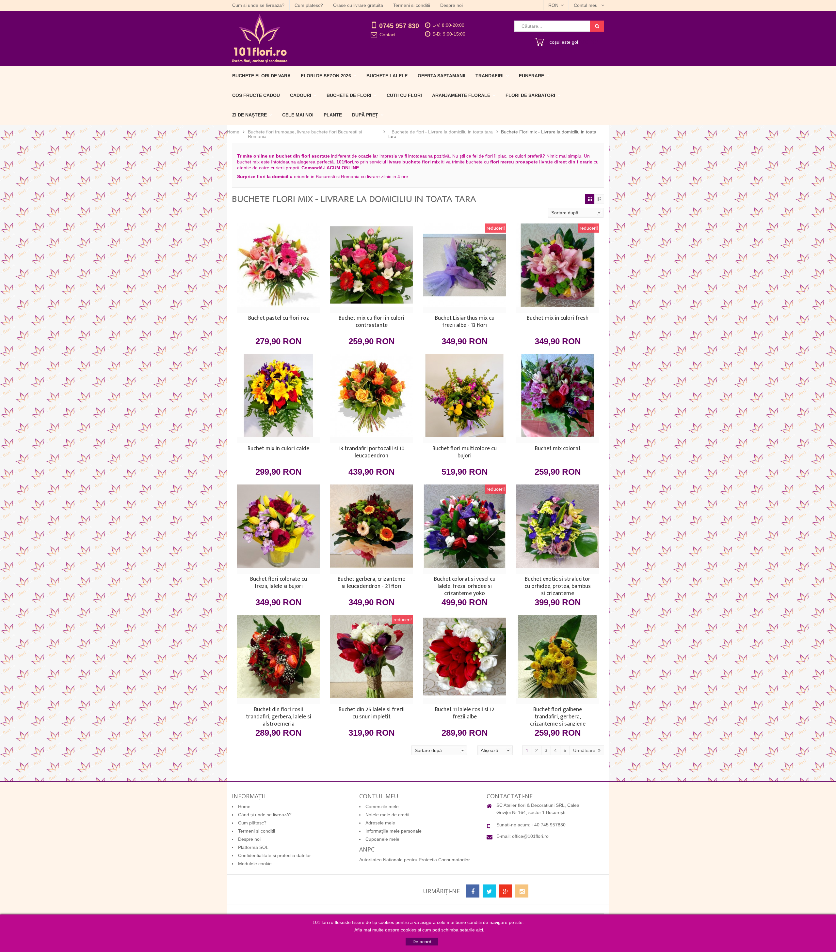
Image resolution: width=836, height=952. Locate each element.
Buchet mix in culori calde (278, 449)
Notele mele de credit (387, 814)
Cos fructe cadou (256, 95)
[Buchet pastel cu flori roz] (278, 268)
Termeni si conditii (411, 5)
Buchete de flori (349, 95)
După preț (365, 114)
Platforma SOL (253, 847)
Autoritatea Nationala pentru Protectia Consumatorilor (414, 859)
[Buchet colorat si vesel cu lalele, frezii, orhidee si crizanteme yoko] (464, 529)
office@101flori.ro (530, 836)
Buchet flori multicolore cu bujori (464, 453)
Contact (387, 34)
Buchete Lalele (387, 75)
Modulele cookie (255, 863)
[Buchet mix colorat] (557, 398)
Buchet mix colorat (558, 449)
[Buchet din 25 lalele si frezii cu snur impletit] (371, 659)
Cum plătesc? (252, 822)
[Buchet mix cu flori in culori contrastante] (371, 268)
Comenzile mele (382, 806)
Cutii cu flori (404, 95)
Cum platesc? (309, 5)
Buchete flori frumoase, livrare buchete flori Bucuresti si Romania (305, 134)
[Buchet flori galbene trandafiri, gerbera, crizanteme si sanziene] (557, 659)
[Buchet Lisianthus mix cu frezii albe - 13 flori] (464, 268)
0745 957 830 (399, 25)
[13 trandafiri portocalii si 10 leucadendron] (371, 398)
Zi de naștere (249, 114)
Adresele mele (380, 822)
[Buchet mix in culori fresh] (557, 268)
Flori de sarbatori (530, 95)
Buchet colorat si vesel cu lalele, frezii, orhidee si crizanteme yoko (464, 586)
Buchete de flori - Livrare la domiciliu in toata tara (442, 132)
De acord (421, 941)
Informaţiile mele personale (393, 831)
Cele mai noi (298, 114)
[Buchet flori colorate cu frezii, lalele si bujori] (278, 529)
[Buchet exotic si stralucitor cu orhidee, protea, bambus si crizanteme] (557, 529)
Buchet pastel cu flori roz (278, 319)
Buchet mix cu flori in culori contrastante (371, 322)
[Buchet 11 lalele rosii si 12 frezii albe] (464, 659)
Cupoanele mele (382, 839)
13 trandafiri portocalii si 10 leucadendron (372, 453)
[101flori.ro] (286, 38)
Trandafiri (489, 75)
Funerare (531, 75)
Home (233, 132)
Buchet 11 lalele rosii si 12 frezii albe (464, 714)
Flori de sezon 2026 (326, 75)
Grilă (590, 199)
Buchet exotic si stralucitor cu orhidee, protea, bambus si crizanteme (557, 586)
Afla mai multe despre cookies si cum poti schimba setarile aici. (419, 929)
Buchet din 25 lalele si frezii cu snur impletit (372, 714)
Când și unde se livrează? (265, 814)
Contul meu (586, 5)
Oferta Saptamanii (441, 75)
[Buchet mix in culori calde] (278, 398)
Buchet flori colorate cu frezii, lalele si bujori (278, 583)
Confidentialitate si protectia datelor (274, 855)
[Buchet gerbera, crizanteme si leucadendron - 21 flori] (371, 529)
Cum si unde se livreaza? (258, 5)
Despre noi (451, 5)
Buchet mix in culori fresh (557, 319)
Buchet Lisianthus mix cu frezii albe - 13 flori (464, 322)
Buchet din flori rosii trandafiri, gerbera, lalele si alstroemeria (278, 717)
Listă (599, 199)
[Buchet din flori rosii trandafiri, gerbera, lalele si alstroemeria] (278, 659)
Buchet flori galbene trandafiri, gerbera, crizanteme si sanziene (558, 717)
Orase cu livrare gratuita (358, 5)
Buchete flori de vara (261, 75)
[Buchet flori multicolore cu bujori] (464, 398)
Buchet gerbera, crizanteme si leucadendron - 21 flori (371, 583)
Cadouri (300, 95)
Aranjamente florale (461, 95)
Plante (333, 114)
